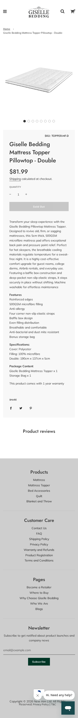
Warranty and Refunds (39, 550)
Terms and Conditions (39, 560)
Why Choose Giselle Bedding (39, 598)
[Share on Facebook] (10, 408)
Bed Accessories (39, 491)
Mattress (39, 480)
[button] (24, 121)
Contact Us (39, 528)
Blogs (39, 609)
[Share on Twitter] (20, 408)
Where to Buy (39, 593)
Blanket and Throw (39, 501)
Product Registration (39, 555)
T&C (53, 704)
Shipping (15, 179)
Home (6, 28)
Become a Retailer (39, 587)
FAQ (39, 533)
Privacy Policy (39, 544)
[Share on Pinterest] (30, 408)
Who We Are (39, 603)
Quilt (39, 496)
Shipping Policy (39, 539)
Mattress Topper (39, 485)
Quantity (15, 186)
